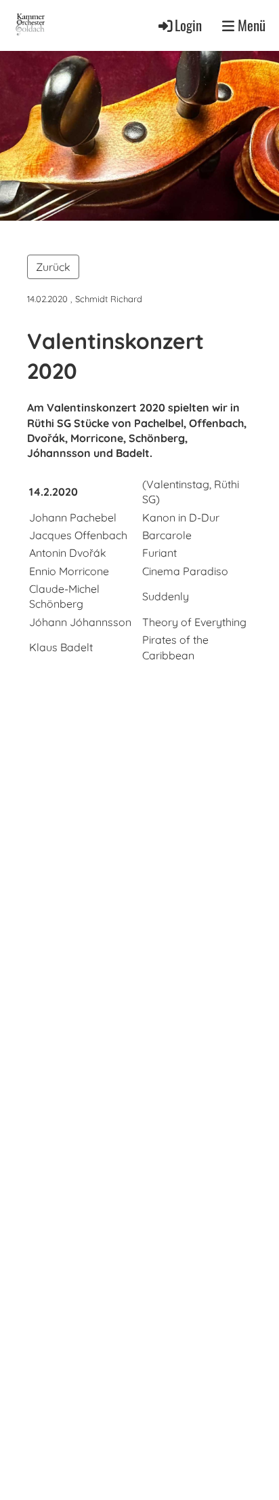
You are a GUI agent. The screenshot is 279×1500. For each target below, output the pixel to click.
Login (188, 24)
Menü (249, 25)
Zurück (53, 267)
